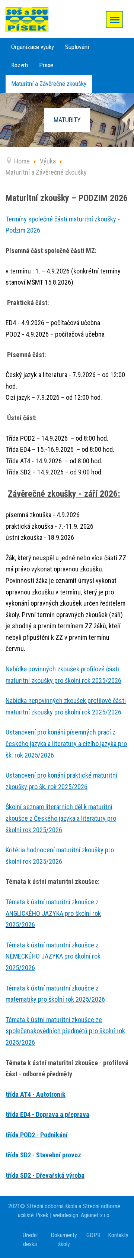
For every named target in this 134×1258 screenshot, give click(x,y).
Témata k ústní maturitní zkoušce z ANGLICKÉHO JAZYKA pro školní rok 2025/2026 (53, 913)
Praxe (46, 65)
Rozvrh (19, 65)
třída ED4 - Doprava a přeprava (47, 1114)
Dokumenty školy (64, 1240)
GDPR (93, 1235)
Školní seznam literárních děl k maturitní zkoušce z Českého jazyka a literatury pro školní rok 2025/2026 (61, 818)
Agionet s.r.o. (95, 1215)
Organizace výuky (32, 47)
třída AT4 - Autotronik (36, 1094)
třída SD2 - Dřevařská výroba (45, 1175)
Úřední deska (30, 1240)
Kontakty (118, 1235)
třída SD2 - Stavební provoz (43, 1155)
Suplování (77, 47)
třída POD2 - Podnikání (37, 1135)
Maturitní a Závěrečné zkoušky (48, 83)
